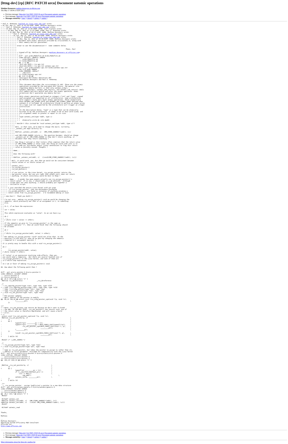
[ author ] (44, 18)
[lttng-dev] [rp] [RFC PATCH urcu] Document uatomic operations (42, 14)
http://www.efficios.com (11, 426)
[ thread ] (29, 18)
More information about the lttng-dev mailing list (18, 442)
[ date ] (23, 18)
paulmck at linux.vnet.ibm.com (32, 24)
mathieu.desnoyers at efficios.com (28, 8)
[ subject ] (36, 18)
